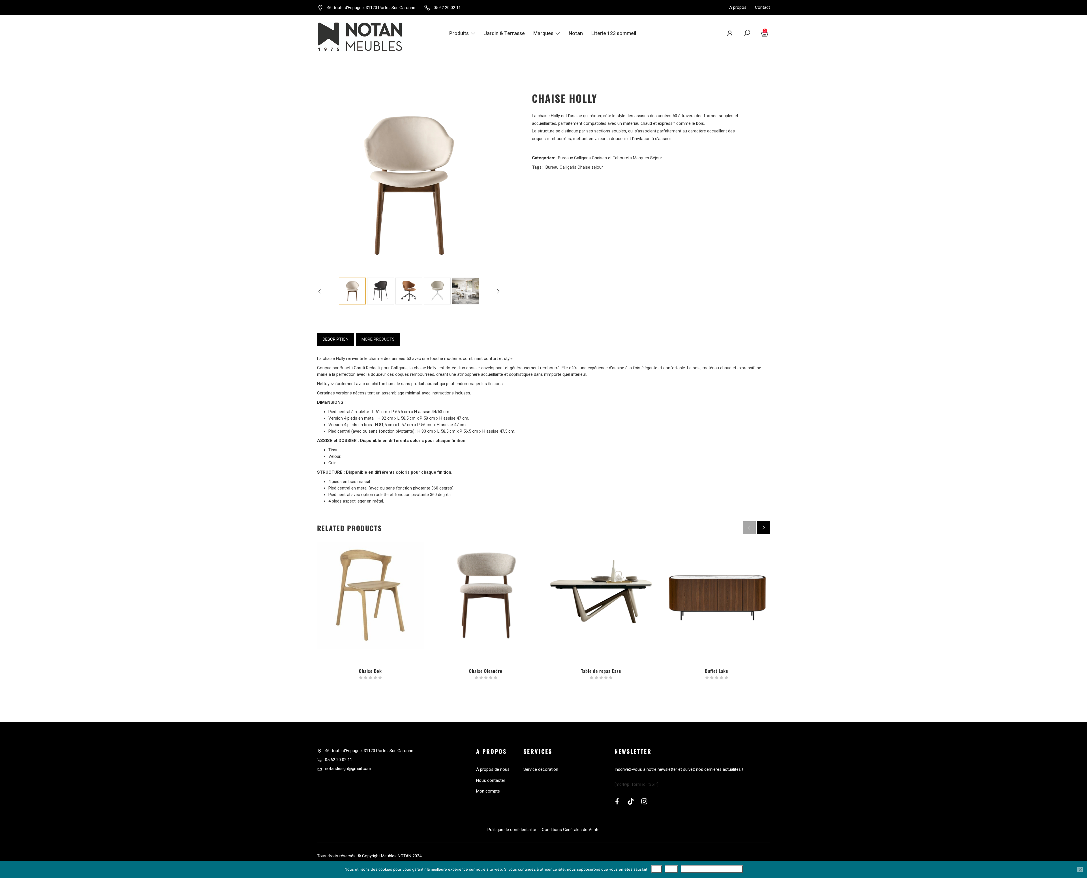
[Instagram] (644, 801)
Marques (543, 33)
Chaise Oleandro (485, 670)
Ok (657, 869)
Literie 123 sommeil (613, 33)
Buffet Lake (716, 670)
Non (671, 869)
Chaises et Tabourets (612, 157)
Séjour (656, 157)
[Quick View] (370, 626)
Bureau (552, 167)
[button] (763, 527)
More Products (378, 339)
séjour (597, 167)
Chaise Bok (370, 670)
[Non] (1080, 869)
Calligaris (582, 157)
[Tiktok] (630, 801)
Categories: (543, 157)
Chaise (583, 167)
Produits (459, 33)
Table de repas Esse (601, 670)
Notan (576, 33)
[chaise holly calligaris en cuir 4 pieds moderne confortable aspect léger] (465, 291)
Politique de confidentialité (712, 869)
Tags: (537, 167)
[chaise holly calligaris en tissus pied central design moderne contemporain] (437, 291)
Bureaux (565, 157)
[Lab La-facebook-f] (617, 801)
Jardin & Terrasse (504, 33)
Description (335, 339)
